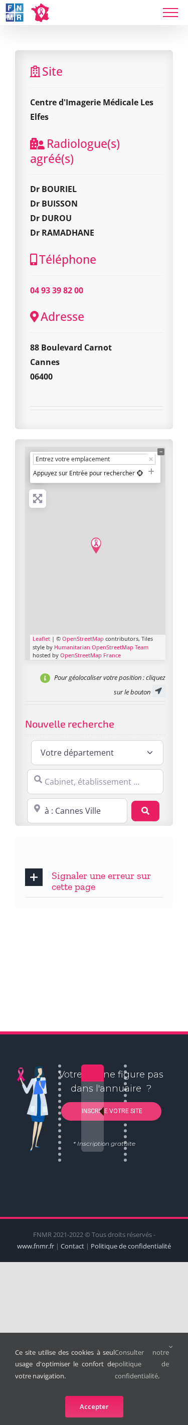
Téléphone (67, 259)
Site (52, 71)
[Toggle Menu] (170, 12)
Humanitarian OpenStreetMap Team (101, 647)
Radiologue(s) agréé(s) (75, 150)
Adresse (62, 316)
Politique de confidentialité (131, 1246)
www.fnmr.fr (35, 1246)
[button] (94, 880)
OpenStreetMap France (90, 655)
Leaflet (41, 638)
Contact (72, 1246)
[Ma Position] (140, 473)
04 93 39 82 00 (56, 290)
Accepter (94, 1406)
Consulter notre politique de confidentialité (142, 1364)
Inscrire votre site (111, 1111)
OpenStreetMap (83, 638)
